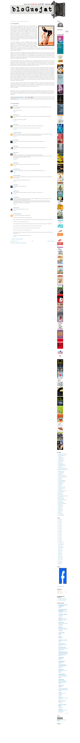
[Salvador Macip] (63, 583)
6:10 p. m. (14, 236)
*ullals (59, 489)
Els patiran (60, 633)
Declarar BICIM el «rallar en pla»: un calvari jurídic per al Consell (62, 676)
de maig (59, 553)
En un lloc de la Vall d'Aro (62, 640)
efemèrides (60, 498)
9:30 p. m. (14, 181)
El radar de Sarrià (61, 643)
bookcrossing (60, 492)
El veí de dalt (15, 175)
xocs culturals (60, 515)
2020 (59, 528)
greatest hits (60, 502)
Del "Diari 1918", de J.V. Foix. (62, 689)
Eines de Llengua (61, 632)
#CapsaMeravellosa (61, 490)
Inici (32, 241)
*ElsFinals (60, 463)
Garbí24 (14, 162)
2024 (59, 522)
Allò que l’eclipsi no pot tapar (62, 644)
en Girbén (15, 197)
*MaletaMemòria (61, 481)
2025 (59, 521)
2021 (59, 527)
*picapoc (59, 484)
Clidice (14, 146)
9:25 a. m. (14, 111)
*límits (59, 479)
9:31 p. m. (14, 187)
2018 (59, 531)
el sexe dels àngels (61, 499)
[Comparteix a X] (30, 97)
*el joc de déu (60, 460)
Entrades (60, 591)
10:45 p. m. (15, 193)
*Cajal (59, 456)
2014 (59, 537)
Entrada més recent (14, 241)
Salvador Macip (16, 132)
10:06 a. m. (15, 129)
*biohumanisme (61, 455)
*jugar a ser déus (61, 475)
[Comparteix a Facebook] (31, 97)
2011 (59, 541)
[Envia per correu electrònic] (28, 97)
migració (59, 706)
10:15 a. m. (15, 136)
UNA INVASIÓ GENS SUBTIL (62, 611)
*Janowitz (59, 474)
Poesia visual (60, 669)
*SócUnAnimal (60, 488)
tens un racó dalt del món (62, 688)
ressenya (59, 513)
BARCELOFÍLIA (61, 679)
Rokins (14, 152)
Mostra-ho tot (66, 713)
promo (59, 511)
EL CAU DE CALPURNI (62, 614)
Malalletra (60, 504)
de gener (59, 559)
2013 (59, 538)
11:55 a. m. (15, 159)
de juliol (59, 550)
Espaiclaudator (61, 657)
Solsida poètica (60, 658)
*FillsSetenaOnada (61, 468)
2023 (59, 524)
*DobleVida (60, 459)
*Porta (59, 485)
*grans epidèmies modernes (63, 469)
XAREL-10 (60, 697)
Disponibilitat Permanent (62, 652)
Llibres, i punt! (61, 685)
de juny (59, 551)
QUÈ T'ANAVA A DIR (62, 647)
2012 (59, 540)
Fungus (59, 701)
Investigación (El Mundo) (62, 598)
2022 (59, 525)
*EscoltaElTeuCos (61, 465)
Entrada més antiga (51, 241)
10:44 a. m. (15, 142)
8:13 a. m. (14, 204)
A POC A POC (60, 615)
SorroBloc (60, 709)
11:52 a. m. (15, 149)
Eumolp (59, 636)
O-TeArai (60, 692)
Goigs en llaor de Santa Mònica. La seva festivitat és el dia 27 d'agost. (63, 629)
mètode (59, 507)
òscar (14, 105)
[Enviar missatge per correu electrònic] (26, 97)
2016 (59, 534)
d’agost (59, 548)
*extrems (59, 466)
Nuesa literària (61, 622)
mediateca (60, 506)
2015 (59, 535)
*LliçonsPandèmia (61, 480)
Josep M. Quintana (61, 674)
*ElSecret (59, 461)
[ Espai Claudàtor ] (61, 661)
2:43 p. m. (14, 210)
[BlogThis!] (29, 97)
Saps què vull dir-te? (62, 700)
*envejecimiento (61, 464)
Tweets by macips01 (60, 586)
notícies (59, 508)
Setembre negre (60, 686)
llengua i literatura (61, 503)
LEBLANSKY (15, 169)
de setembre (60, 547)
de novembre (60, 544)
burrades (59, 494)
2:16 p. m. (14, 165)
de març (59, 556)
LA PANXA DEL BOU (62, 664)
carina (14, 184)
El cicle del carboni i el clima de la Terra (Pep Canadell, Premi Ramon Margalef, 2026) (63, 654)
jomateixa (15, 207)
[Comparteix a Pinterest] (32, 97)
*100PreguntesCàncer (62, 454)
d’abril (59, 554)
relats (59, 512)
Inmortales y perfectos (62, 600)
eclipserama (60, 497)
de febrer (59, 557)
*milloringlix (60, 483)
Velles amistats (60, 637)
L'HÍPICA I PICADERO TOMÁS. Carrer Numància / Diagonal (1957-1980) (62, 681)
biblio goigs (60, 627)
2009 (59, 562)
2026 (59, 519)
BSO (59, 493)
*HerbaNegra (60, 471)
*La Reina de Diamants (62, 476)
